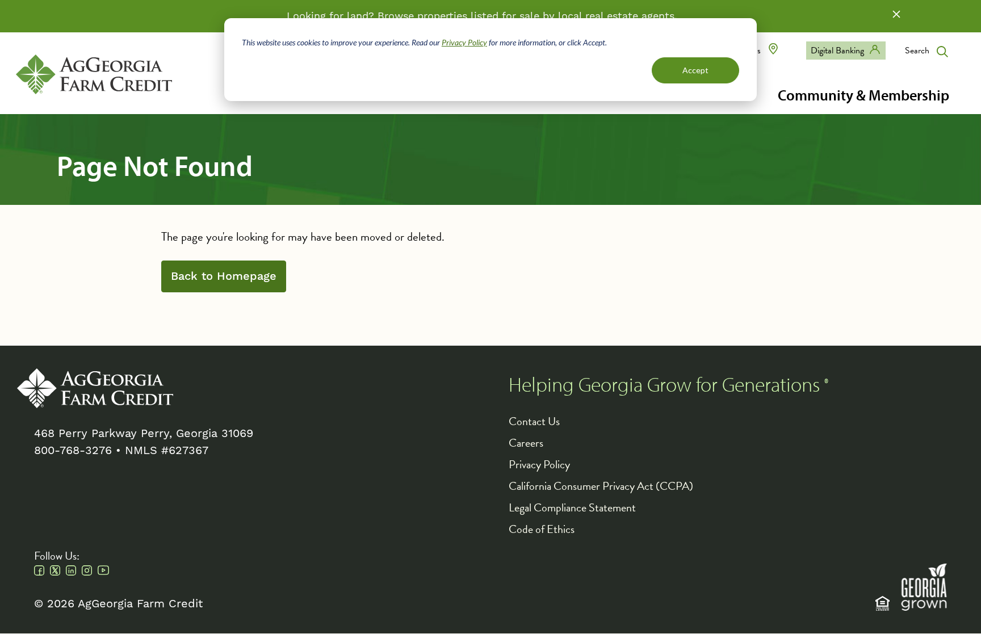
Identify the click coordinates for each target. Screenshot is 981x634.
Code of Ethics (542, 529)
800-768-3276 (73, 450)
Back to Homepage (223, 276)
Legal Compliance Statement (572, 507)
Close (896, 14)
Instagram (87, 570)
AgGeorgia (94, 74)
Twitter (55, 570)
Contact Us (534, 421)
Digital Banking (837, 50)
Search (917, 50)
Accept (695, 70)
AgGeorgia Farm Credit (95, 388)
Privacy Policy (464, 42)
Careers (526, 442)
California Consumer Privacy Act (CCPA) (601, 485)
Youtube (103, 570)
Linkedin (71, 570)
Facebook (39, 570)
